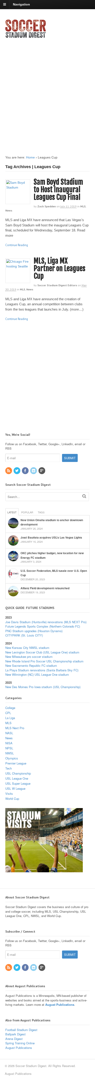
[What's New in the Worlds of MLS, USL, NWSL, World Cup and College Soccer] (25, 36)
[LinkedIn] (34, 471)
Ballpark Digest (15, 1034)
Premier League (15, 763)
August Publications (59, 1004)
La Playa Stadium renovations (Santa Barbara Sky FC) (41, 670)
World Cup (12, 798)
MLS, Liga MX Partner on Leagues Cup (59, 268)
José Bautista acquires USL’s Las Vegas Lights (51, 537)
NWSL (9, 753)
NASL (9, 733)
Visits (9, 793)
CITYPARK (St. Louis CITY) (24, 635)
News (8, 210)
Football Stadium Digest (21, 1030)
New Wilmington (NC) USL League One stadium (37, 674)
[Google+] (42, 471)
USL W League (15, 788)
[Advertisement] (47, 92)
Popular (27, 512)
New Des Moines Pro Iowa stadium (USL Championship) (42, 687)
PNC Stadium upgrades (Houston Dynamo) (33, 631)
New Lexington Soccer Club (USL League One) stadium (42, 652)
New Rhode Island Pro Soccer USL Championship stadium (44, 661)
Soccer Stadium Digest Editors (57, 285)
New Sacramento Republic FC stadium (31, 665)
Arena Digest (14, 1039)
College (10, 708)
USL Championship (18, 773)
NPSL (9, 748)
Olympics (11, 758)
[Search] (84, 496)
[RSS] (9, 471)
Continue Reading (16, 245)
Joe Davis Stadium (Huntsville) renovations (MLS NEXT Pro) (45, 622)
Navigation (21, 4)
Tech (8, 768)
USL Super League (17, 783)
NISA (8, 743)
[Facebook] (25, 471)
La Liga (10, 718)
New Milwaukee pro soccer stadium (29, 656)
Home (30, 157)
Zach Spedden (46, 206)
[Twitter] (17, 471)
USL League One (16, 778)
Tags (41, 512)
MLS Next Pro (14, 728)
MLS (83, 206)
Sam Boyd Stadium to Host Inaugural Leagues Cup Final (58, 189)
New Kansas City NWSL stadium (27, 647)
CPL (8, 713)
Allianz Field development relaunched (45, 588)
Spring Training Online (20, 1043)
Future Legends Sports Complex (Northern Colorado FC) (42, 626)
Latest (12, 512)
